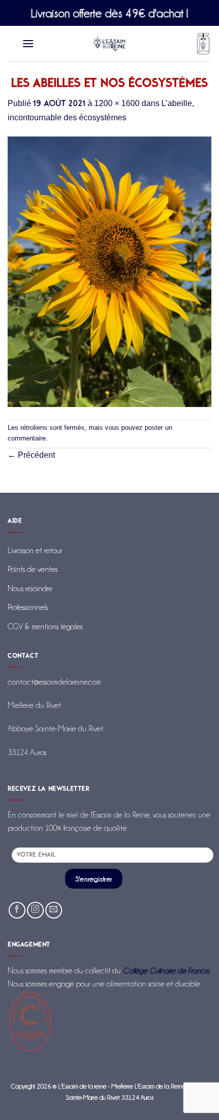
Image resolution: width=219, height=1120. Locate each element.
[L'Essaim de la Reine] (110, 43)
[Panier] (203, 44)
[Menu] (28, 43)
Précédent (31, 455)
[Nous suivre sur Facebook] (17, 910)
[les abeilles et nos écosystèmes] (109, 270)
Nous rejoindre (30, 588)
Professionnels (28, 607)
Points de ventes (33, 569)
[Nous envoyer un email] (53, 910)
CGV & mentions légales (45, 626)
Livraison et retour (35, 550)
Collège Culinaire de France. (166, 970)
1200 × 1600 (117, 103)
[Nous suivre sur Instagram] (35, 910)
